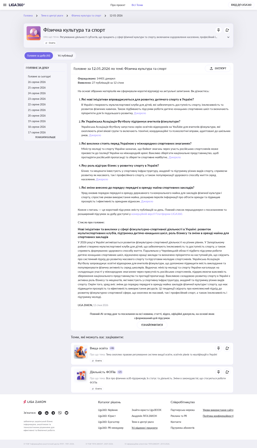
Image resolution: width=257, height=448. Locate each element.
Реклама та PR (179, 415)
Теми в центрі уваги (143, 421)
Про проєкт (117, 4)
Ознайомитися (152, 324)
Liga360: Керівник (108, 409)
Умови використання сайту (218, 409)
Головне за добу (37, 67)
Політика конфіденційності (218, 415)
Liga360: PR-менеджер (110, 427)
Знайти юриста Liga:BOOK (146, 409)
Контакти (176, 421)
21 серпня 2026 (37, 109)
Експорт (220, 68)
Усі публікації (65, 55)
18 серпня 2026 (37, 126)
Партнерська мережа (183, 409)
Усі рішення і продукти (145, 427)
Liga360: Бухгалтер (108, 421)
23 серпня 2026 (37, 98)
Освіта (52, 42)
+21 (120, 372)
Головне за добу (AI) (38, 55)
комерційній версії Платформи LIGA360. (157, 213)
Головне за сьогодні (39, 76)
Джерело (140, 113)
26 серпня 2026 (37, 81)
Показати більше (45, 137)
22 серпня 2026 (37, 104)
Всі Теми (137, 4)
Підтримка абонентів (182, 427)
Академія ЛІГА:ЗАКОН (144, 415)
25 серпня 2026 (37, 87)
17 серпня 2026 (37, 132)
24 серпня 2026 (37, 93)
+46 (112, 348)
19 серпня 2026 (37, 121)
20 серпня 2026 (37, 115)
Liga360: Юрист (107, 415)
